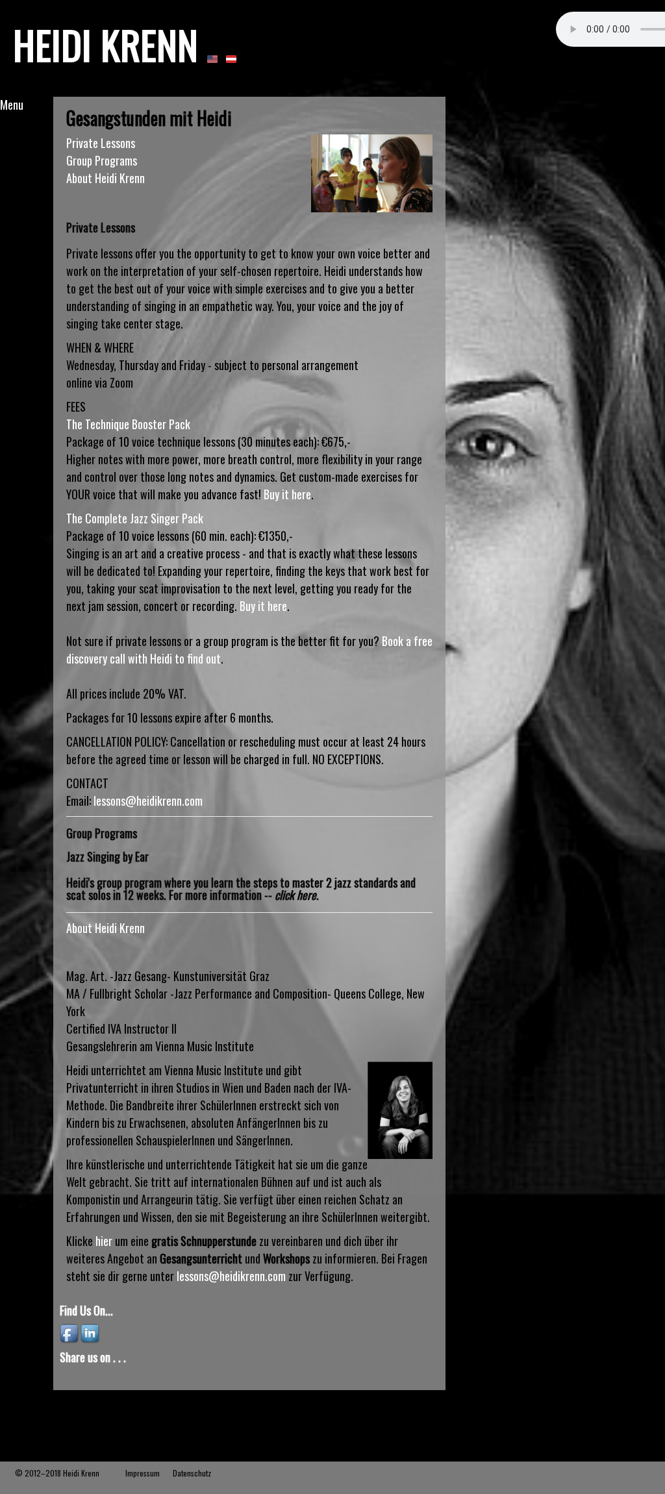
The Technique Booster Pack (128, 424)
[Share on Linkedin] (110, 1378)
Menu (11, 104)
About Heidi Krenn (105, 177)
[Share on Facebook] (71, 1378)
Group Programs (101, 160)
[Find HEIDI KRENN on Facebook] (70, 1332)
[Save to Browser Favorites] (149, 1378)
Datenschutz (192, 1472)
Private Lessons (100, 142)
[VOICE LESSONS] (212, 58)
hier (103, 1240)
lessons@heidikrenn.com (148, 800)
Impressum (142, 1472)
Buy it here (287, 494)
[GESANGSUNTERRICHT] (231, 58)
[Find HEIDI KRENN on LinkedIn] (91, 1332)
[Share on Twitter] (130, 1378)
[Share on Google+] (91, 1378)
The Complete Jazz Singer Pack (134, 518)
